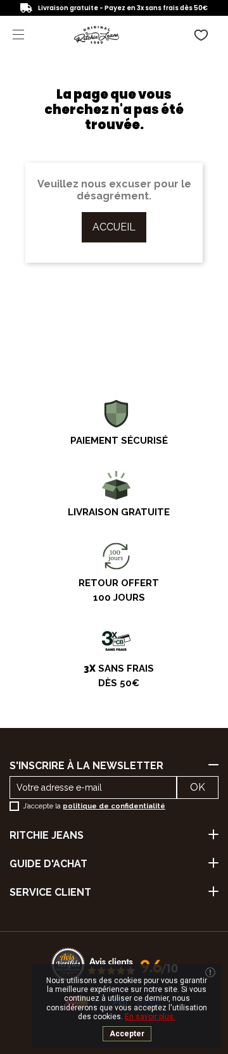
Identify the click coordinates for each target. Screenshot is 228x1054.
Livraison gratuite (119, 512)
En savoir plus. (150, 1016)
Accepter (127, 1033)
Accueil (114, 227)
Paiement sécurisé (119, 440)
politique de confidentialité (114, 806)
